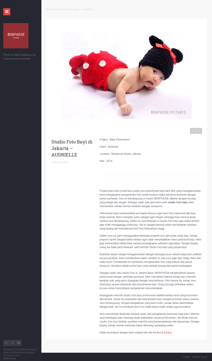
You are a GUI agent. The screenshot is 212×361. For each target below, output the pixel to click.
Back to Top (198, 357)
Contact (186, 357)
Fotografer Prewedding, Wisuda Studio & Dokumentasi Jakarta (20, 351)
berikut (157, 332)
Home (49, 9)
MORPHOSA (9, 358)
